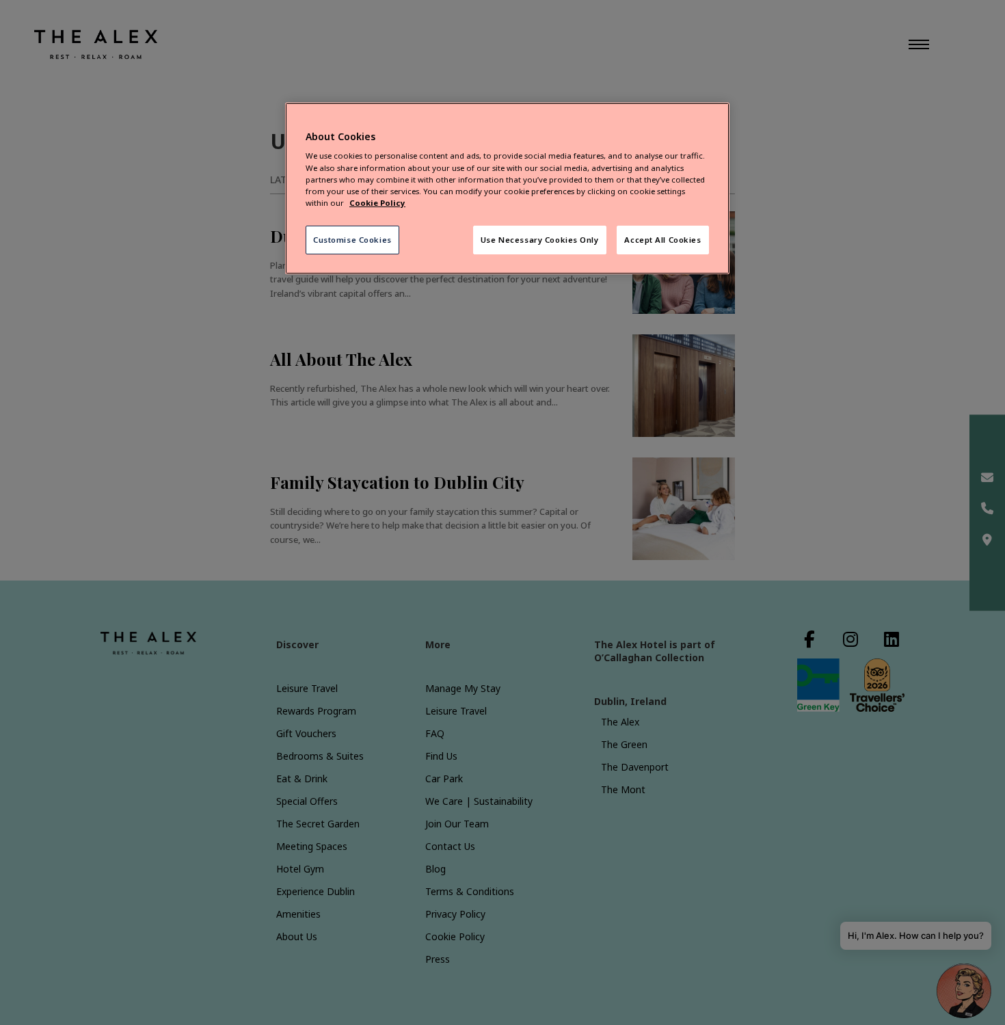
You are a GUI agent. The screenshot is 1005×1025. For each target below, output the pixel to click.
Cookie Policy (377, 203)
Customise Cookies (352, 240)
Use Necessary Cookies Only (540, 240)
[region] (507, 188)
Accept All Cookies (662, 240)
